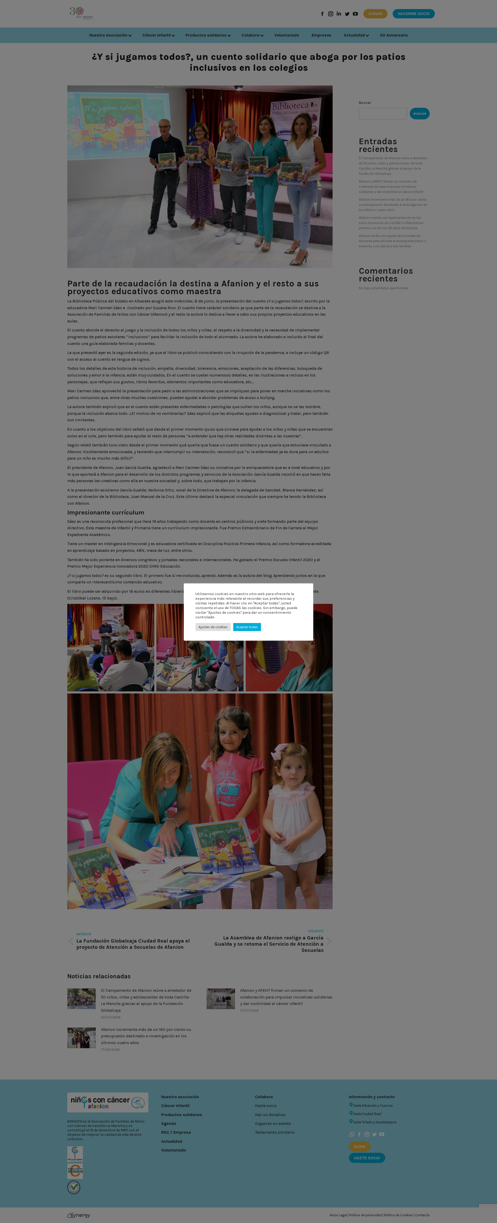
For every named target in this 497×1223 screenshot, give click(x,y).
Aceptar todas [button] (247, 627)
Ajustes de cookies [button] (213, 627)
